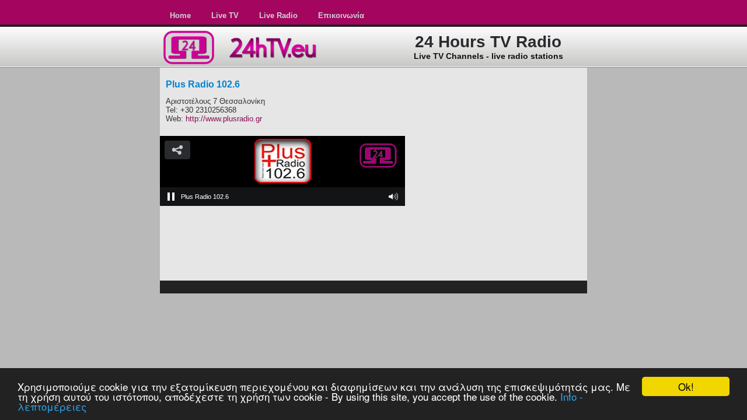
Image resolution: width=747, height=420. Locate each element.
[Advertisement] (499, 141)
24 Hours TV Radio (488, 42)
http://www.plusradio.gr (224, 118)
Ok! (686, 386)
